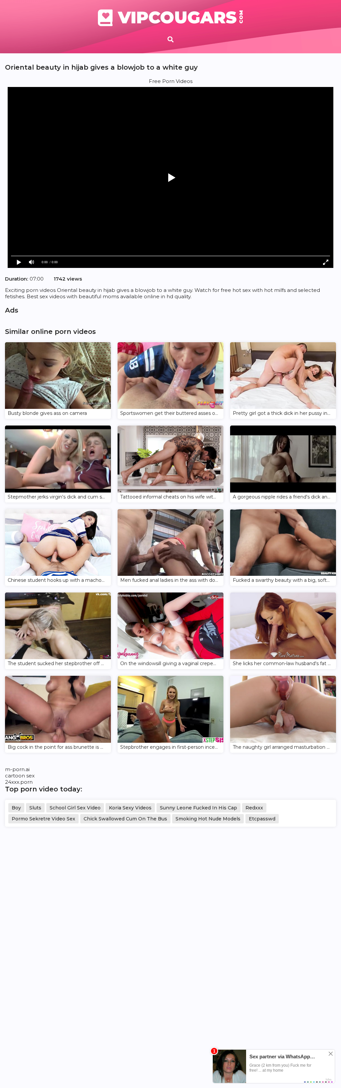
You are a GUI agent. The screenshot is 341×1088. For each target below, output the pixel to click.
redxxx (254, 808)
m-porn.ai (17, 769)
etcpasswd (262, 819)
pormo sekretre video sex (43, 819)
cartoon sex (20, 775)
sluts (35, 808)
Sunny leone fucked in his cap (198, 808)
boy (16, 808)
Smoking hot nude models (207, 819)
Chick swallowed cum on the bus (125, 819)
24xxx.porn (19, 782)
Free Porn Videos (170, 81)
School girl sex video (75, 808)
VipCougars (180, 17)
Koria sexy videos (130, 808)
